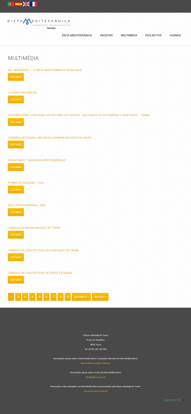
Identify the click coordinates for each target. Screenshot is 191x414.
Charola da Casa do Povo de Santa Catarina (40, 273)
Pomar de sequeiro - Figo (26, 182)
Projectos (153, 35)
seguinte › (81, 297)
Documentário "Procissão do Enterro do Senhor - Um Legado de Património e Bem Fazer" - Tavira (79, 115)
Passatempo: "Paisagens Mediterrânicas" (37, 160)
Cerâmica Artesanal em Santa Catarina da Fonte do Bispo (50, 137)
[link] (95, 400)
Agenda (175, 35)
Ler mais (17, 77)
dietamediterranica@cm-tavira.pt (95, 363)
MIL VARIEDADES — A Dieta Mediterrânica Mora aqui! (45, 70)
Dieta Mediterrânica (77, 35)
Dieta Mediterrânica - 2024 (27, 205)
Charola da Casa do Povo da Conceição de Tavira (43, 250)
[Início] (39, 23)
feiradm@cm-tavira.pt (95, 377)
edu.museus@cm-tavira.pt (96, 391)
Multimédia (129, 35)
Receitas (106, 35)
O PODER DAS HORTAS (22, 92)
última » (100, 297)
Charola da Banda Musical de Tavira (34, 227)
